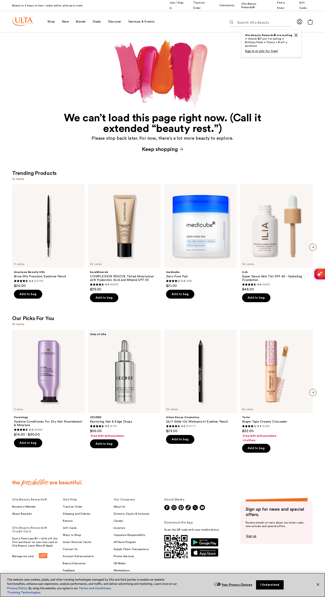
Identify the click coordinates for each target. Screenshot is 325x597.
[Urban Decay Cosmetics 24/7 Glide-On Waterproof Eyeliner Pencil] (200, 381)
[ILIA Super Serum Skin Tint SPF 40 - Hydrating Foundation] (276, 238)
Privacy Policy (17, 588)
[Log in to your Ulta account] (299, 21)
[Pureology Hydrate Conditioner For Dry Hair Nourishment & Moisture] (48, 383)
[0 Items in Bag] (310, 22)
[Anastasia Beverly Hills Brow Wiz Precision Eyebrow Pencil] (48, 236)
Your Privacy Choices (237, 584)
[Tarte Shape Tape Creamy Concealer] (276, 386)
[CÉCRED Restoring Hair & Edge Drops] (124, 384)
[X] (296, 35)
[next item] (312, 247)
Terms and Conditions (95, 588)
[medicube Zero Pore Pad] (200, 236)
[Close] (318, 584)
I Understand (269, 584)
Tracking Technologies (23, 592)
